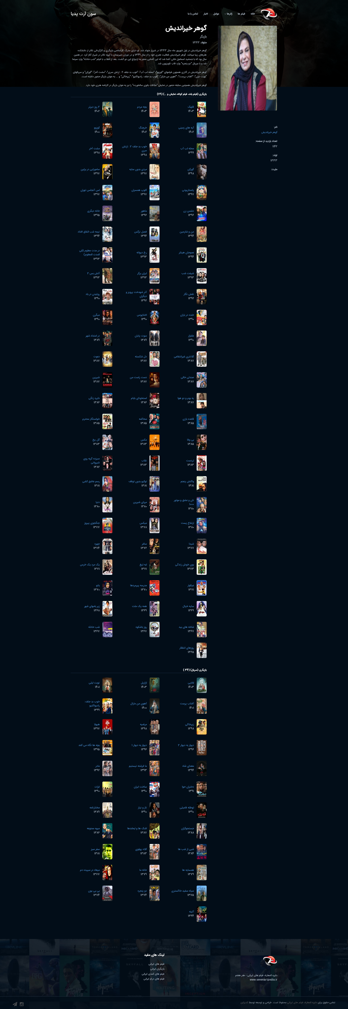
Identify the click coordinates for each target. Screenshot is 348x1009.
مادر (98, 766)
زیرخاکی (189, 724)
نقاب (144, 460)
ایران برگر (142, 273)
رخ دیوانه (141, 252)
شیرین (96, 377)
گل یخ (96, 440)
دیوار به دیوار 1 (139, 745)
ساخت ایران (140, 787)
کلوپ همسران (139, 190)
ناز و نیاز (142, 807)
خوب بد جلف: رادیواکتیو (92, 703)
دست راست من (138, 377)
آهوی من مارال (138, 703)
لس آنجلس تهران (90, 190)
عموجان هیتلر (186, 252)
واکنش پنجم (187, 481)
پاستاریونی (188, 190)
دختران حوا (188, 787)
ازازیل (144, 683)
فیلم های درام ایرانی (154, 979)
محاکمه (143, 419)
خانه (253, 14)
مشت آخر (94, 148)
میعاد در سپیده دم (90, 870)
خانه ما (143, 870)
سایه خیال (188, 606)
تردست (190, 460)
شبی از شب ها (186, 849)
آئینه (191, 911)
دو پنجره (142, 891)
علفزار (191, 336)
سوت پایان (141, 336)
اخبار (206, 14)
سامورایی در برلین (90, 169)
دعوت (96, 356)
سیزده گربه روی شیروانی (91, 460)
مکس (144, 440)
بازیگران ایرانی (157, 969)
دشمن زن (188, 211)
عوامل (216, 14)
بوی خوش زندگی (184, 564)
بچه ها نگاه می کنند (89, 745)
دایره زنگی (94, 398)
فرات (97, 787)
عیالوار (191, 585)
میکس (143, 523)
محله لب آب (187, 148)
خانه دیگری (93, 211)
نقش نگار (189, 294)
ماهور (144, 211)
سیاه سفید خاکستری (182, 891)
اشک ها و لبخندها (137, 828)
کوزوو (97, 128)
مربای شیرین (140, 502)
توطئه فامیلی (187, 807)
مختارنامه (95, 807)
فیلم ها (241, 14)
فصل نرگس (140, 232)
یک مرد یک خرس (90, 564)
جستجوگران (187, 828)
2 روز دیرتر (94, 107)
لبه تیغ (143, 564)
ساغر (144, 544)
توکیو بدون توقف (138, 481)
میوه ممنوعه (93, 828)
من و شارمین (187, 232)
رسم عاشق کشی (91, 481)
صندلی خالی (187, 377)
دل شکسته (141, 356)
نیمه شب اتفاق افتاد (89, 232)
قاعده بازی (188, 419)
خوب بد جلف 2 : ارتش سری (134, 148)
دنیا (98, 502)
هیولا (97, 724)
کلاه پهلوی (141, 849)
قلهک (191, 107)
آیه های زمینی (186, 128)
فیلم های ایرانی (156, 964)
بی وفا (190, 440)
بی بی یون (94, 891)
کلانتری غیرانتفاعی (184, 356)
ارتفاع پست (187, 523)
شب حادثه (94, 627)
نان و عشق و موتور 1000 (184, 502)
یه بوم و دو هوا (186, 398)
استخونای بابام (139, 398)
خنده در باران (187, 315)
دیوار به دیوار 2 (186, 745)
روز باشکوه (141, 627)
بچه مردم (142, 107)
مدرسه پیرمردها (138, 585)
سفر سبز (95, 849)
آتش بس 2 (93, 273)
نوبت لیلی (94, 683)
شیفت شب (187, 273)
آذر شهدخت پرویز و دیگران (136, 294)
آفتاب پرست (187, 703)
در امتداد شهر (93, 336)
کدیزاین (244, 1002)
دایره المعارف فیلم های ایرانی (302, 1002)
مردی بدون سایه (138, 169)
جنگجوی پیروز (92, 523)
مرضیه (143, 724)
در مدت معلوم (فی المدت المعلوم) (89, 252)
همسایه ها (188, 870)
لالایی (191, 683)
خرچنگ (143, 128)
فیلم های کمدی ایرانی (153, 974)
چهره (97, 544)
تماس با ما (193, 14)
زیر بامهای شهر (92, 606)
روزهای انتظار (186, 648)
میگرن (96, 315)
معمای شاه (188, 766)
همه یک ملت (139, 606)
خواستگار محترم (91, 419)
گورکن (190, 169)
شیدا (191, 544)
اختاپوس (142, 315)
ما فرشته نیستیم (138, 766)
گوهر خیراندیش (269, 132)
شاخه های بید (186, 627)
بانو (98, 585)
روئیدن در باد (93, 294)
